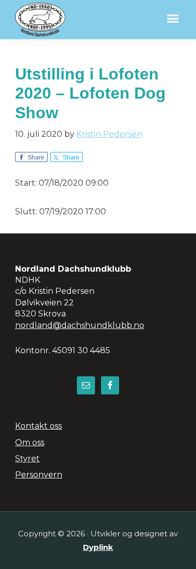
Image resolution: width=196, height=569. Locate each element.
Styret (27, 458)
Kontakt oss (38, 426)
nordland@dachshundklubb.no (79, 325)
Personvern (38, 474)
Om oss (29, 442)
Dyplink (98, 547)
